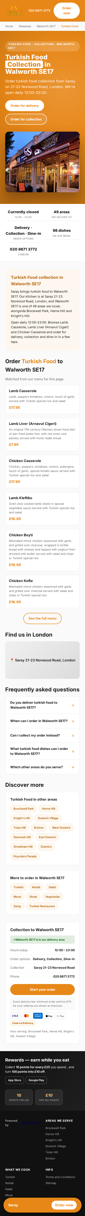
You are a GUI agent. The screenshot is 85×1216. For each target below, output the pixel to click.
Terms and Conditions (60, 1177)
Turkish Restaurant (42, 906)
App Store (14, 1080)
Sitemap (51, 1183)
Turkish (19, 887)
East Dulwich (47, 837)
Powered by (11, 1123)
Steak (33, 896)
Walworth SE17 (46, 26)
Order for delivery (24, 106)
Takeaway (24, 26)
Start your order (42, 989)
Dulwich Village (48, 818)
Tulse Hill (20, 827)
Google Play (36, 1080)
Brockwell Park (24, 808)
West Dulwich (61, 827)
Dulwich (46, 846)
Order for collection (26, 119)
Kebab (36, 887)
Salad (52, 887)
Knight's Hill (22, 818)
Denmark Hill (22, 837)
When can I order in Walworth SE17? (39, 721)
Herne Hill (48, 808)
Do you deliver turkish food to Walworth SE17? (33, 705)
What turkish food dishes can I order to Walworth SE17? (39, 751)
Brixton (39, 827)
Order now (66, 10)
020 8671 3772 (40, 10)
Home (9, 26)
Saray (17, 906)
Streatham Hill (23, 846)
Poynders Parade (25, 856)
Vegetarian (52, 896)
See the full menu (42, 618)
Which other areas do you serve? (36, 767)
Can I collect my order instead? (35, 735)
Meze (17, 896)
